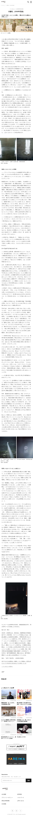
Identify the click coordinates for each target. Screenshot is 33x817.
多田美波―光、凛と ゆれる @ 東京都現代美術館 (24, 720)
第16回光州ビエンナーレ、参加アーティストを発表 (8, 737)
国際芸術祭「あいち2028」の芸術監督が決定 (8, 703)
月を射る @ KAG (21, 737)
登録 (28, 780)
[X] (12, 810)
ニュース (2, 700)
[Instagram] (16, 810)
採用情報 (19, 794)
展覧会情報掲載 (5, 800)
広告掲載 (4, 804)
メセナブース (20, 797)
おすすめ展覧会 (20, 717)
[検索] (28, 2)
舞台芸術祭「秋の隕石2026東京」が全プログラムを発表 (24, 703)
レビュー (2, 717)
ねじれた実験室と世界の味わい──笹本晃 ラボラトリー (8, 720)
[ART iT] (16, 789)
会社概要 (4, 794)
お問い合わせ (20, 800)
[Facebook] (20, 810)
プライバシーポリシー (7, 797)
